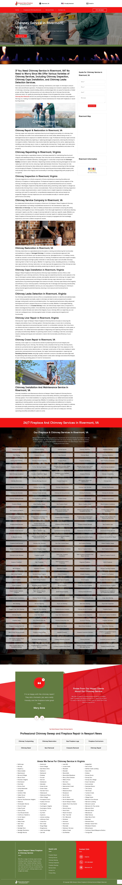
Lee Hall (42, 832)
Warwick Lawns (90, 804)
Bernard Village (22, 775)
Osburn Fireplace (62, 574)
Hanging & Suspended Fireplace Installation (107, 632)
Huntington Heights (46, 806)
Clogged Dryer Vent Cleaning (16, 609)
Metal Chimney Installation (17, 474)
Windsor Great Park (91, 823)
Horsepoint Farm (45, 799)
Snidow (87, 773)
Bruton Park (21, 786)
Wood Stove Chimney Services (16, 632)
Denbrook (43, 764)
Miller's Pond (66, 779)
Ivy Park (42, 812)
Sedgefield (88, 764)
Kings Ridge (43, 826)
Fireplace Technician (108, 620)
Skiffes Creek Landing (91, 768)
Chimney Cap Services (39, 487)
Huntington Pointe (45, 808)
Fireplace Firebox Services (62, 524)
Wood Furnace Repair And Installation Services (62, 510)
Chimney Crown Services (16, 487)
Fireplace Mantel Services (107, 646)
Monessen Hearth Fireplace (39, 585)
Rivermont (66, 823)
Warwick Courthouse (91, 799)
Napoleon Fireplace (62, 568)
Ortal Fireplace (85, 579)
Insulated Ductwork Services (107, 639)
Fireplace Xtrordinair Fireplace (108, 579)
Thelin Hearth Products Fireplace (39, 591)
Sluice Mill (88, 771)
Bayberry (20, 768)
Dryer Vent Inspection (108, 603)
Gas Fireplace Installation (16, 510)
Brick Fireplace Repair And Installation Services (16, 646)
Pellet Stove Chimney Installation (62, 549)
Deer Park (21, 823)
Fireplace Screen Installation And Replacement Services (107, 591)
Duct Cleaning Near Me (39, 620)
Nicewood (66, 793)
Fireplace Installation (84, 460)
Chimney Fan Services (107, 493)
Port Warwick (67, 817)
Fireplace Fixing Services (39, 632)
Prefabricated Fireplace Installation (108, 510)
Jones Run (43, 821)
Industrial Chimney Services (107, 530)
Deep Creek (21, 821)
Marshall (65, 768)
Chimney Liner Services (16, 493)
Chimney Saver (108, 481)
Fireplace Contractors (108, 498)
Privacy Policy (52, 873)
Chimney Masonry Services (39, 498)
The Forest (88, 790)
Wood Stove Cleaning (107, 626)
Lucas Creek (66, 766)
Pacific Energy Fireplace (39, 579)
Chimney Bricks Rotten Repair (85, 537)
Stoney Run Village (90, 779)
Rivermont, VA (88, 867)
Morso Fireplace (62, 585)
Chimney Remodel (85, 639)
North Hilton (66, 797)
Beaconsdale (21, 771)
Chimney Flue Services (108, 487)
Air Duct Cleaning (39, 603)
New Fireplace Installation (108, 460)
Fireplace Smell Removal (16, 543)
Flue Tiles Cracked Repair (62, 543)
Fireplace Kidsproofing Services (85, 598)
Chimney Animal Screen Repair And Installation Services (85, 467)
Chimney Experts (16, 615)
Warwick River (89, 810)
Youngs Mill (88, 832)
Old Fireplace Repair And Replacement (85, 481)
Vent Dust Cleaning (85, 603)
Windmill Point (89, 821)
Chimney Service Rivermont (27, 45)
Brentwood (21, 782)
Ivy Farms (43, 810)
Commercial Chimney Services (62, 530)
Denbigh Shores (22, 832)
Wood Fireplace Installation (108, 504)
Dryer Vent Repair (39, 615)
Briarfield (20, 784)
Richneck (65, 821)
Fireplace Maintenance (39, 626)
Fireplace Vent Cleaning (85, 498)
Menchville (66, 773)
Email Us (91, 3)
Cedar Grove (21, 795)
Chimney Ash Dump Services (62, 493)
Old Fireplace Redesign (85, 543)
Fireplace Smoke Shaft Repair (39, 474)
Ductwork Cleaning (85, 620)
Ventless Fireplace (62, 632)
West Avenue (89, 815)
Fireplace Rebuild (16, 504)
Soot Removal (62, 455)
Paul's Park (66, 810)
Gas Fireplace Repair (62, 504)
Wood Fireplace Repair (39, 504)
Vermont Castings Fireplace (108, 568)
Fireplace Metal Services (16, 524)
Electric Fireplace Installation (39, 510)
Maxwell (65, 771)
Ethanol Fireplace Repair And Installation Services (84, 510)
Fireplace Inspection (62, 481)
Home (17, 10)
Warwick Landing (90, 801)
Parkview (65, 806)
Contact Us (61, 10)
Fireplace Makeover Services (62, 639)
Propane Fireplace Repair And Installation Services (16, 517)
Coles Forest (21, 808)
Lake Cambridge (45, 830)
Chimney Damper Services (39, 493)
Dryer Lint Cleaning (62, 603)
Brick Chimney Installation (108, 467)
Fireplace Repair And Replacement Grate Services (39, 524)
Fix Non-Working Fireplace (39, 467)
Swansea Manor (90, 786)
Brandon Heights (23, 779)
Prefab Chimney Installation (62, 598)
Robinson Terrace (68, 828)
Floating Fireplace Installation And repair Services (85, 646)
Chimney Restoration (16, 481)
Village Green (89, 797)
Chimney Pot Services (85, 493)
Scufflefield (66, 832)
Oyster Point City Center (70, 804)
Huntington (43, 804)
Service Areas (50, 10)
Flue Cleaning (16, 455)
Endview (42, 775)
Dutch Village (44, 766)
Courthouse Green (23, 812)
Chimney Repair (85, 455)
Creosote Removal (39, 455)
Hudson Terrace (45, 801)
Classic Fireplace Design (108, 543)
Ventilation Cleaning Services (39, 639)
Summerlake (89, 784)
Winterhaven (89, 828)
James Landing (44, 817)
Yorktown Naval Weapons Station (95, 830)
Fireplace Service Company (62, 609)
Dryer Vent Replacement (62, 615)
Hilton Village (44, 797)
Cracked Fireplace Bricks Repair (62, 646)
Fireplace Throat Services (16, 530)
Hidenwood (43, 793)
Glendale (42, 784)
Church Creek (22, 806)
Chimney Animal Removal (85, 591)
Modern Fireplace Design (16, 549)
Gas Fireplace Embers (107, 549)
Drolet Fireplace (16, 585)
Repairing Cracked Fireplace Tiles (62, 537)
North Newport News (69, 801)
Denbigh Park (22, 828)
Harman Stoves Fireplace (39, 574)
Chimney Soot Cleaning (16, 460)
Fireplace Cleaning (107, 449)
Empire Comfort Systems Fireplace (16, 591)
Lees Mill (65, 764)
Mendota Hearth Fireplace (62, 579)
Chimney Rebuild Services (39, 598)
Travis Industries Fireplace (85, 585)
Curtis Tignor (21, 817)
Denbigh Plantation (23, 830)
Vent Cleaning (16, 603)
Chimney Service (62, 449)
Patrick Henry (67, 808)
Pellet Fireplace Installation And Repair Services (85, 555)
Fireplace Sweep (62, 498)
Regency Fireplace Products (107, 555)
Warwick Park (89, 808)
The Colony (88, 788)
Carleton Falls (22, 793)
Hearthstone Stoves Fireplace (108, 585)
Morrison (65, 782)
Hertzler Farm (44, 790)
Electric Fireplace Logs (39, 530)
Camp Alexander (22, 788)
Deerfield (20, 826)
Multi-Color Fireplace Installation (62, 555)
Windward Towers (90, 826)
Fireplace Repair (62, 460)
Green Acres (43, 786)
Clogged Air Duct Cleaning (39, 609)
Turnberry (88, 795)
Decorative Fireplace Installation (107, 615)
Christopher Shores (23, 804)
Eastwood (43, 773)
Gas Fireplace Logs (108, 524)
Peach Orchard (67, 812)
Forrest (42, 777)
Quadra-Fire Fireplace (108, 574)
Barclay (20, 766)
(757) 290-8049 (100, 10)
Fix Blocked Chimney (16, 537)
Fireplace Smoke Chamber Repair (62, 474)
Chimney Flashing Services (16, 498)
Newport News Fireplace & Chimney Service (84, 882)
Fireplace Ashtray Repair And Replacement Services (107, 517)
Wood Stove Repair (62, 626)
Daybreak (20, 819)
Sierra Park (88, 766)
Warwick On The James (92, 806)
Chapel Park (21, 797)
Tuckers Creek (89, 793)
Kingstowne (43, 828)
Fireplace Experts (107, 609)
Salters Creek (67, 830)
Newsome (66, 788)
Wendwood (88, 812)
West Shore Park (90, 817)
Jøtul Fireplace (16, 579)
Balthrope (21, 764)
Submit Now (92, 105)
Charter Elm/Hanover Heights (26, 799)
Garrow (42, 779)
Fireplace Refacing (85, 474)
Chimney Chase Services (62, 487)
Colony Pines (21, 810)
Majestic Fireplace (85, 568)
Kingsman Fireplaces (85, 562)
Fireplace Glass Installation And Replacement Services (39, 517)
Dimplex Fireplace (85, 574)
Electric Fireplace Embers (85, 549)
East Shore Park (44, 768)
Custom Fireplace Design (39, 549)
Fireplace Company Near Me (16, 626)
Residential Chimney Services (84, 530)
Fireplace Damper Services (85, 524)
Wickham (88, 819)
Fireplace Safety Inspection (85, 615)
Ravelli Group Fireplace (62, 591)
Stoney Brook (89, 775)
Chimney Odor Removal (39, 543)
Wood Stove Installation (85, 626)
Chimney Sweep (16, 449)
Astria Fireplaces (107, 562)
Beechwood (21, 773)
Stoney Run (88, 777)
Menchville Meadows (69, 775)
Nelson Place (66, 784)
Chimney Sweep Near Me (62, 620)
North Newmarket (68, 799)
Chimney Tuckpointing (107, 474)
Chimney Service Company (85, 609)
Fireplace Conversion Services (85, 632)
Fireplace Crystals (39, 555)
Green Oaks (43, 788)
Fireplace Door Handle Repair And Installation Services (85, 517)
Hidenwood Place (45, 795)
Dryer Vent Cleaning (108, 598)
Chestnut (20, 801)
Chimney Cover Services (85, 487)
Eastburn (43, 771)
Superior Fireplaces (16, 562)
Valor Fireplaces (39, 562)
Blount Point (21, 777)
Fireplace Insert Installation (16, 598)
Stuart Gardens (90, 782)
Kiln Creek (43, 823)
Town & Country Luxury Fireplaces (62, 562)
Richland (65, 819)
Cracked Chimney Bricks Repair (107, 537)
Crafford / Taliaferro (24, 815)
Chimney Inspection (85, 449)
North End (66, 795)
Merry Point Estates (69, 777)
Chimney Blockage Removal (39, 481)
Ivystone (42, 815)
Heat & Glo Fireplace (16, 574)
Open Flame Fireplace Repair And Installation (16, 639)
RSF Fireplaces (16, 568)
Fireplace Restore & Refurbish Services (39, 646)
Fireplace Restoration (16, 467)
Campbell (20, 790)
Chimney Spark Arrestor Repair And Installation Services (62, 467)
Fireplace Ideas (16, 620)
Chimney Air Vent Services (16, 555)
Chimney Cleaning (39, 449)
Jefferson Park (44, 819)
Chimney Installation (107, 455)
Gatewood (43, 782)
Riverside (65, 826)
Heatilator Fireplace (39, 568)
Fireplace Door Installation (62, 517)
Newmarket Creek (68, 786)
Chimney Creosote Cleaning (39, 460)
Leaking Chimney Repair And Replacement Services (39, 537)
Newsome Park (67, 790)
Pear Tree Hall (67, 815)
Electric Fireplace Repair (85, 504)
